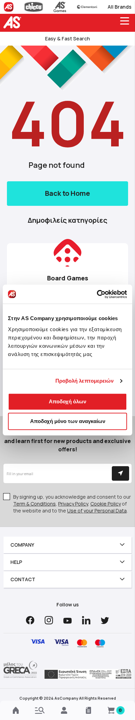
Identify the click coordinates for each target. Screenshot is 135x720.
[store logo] (13, 22)
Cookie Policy (105, 503)
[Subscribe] (120, 473)
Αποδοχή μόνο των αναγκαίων (67, 421)
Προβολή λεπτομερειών (84, 381)
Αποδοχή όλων (67, 401)
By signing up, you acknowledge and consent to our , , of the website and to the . (72, 503)
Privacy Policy (73, 503)
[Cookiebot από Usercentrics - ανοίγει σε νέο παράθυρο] (97, 294)
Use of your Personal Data (97, 510)
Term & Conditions (34, 503)
